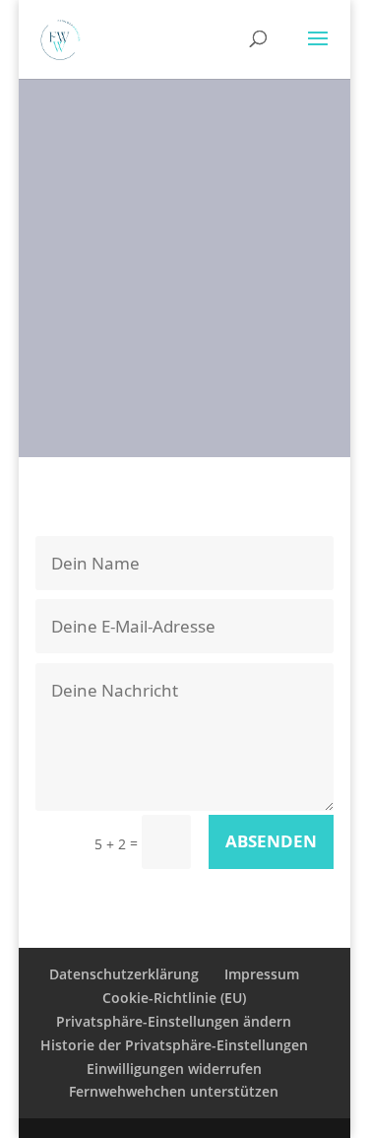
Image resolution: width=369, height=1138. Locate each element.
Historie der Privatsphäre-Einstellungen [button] (174, 1045)
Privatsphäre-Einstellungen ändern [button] (173, 1021)
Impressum (261, 974)
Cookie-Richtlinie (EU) (174, 997)
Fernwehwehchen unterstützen (173, 1091)
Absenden (271, 841)
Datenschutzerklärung (124, 974)
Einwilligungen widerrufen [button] (174, 1068)
